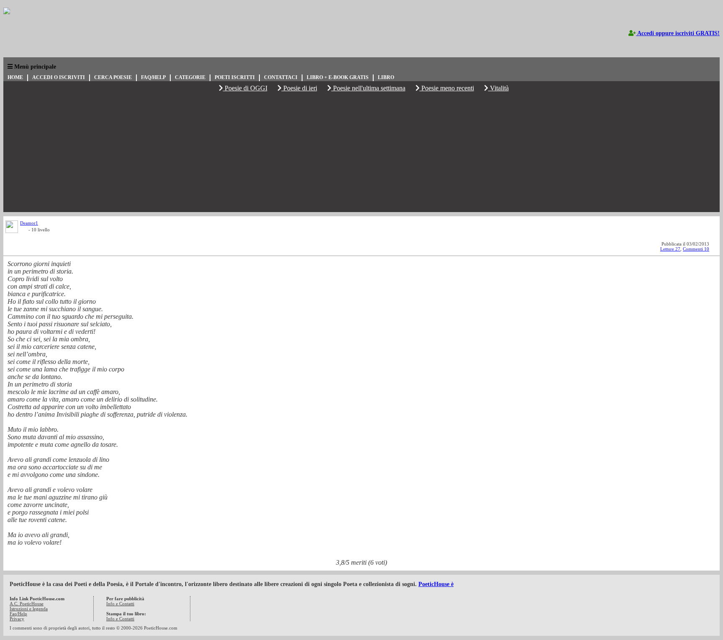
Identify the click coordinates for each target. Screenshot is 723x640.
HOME (15, 77)
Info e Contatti (120, 603)
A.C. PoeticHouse (27, 603)
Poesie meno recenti (447, 88)
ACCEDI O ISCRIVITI (58, 77)
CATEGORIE (190, 77)
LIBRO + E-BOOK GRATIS (338, 77)
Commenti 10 (696, 248)
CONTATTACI (280, 77)
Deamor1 (29, 222)
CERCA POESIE (113, 77)
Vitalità (498, 88)
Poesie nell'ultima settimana (368, 88)
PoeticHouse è (436, 584)
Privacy (17, 618)
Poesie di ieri (299, 88)
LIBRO (386, 77)
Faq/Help (18, 613)
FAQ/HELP (153, 77)
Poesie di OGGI (245, 88)
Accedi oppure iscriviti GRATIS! (678, 33)
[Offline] (24, 231)
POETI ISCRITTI (235, 77)
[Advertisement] (361, 153)
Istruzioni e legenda (29, 608)
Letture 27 (670, 248)
